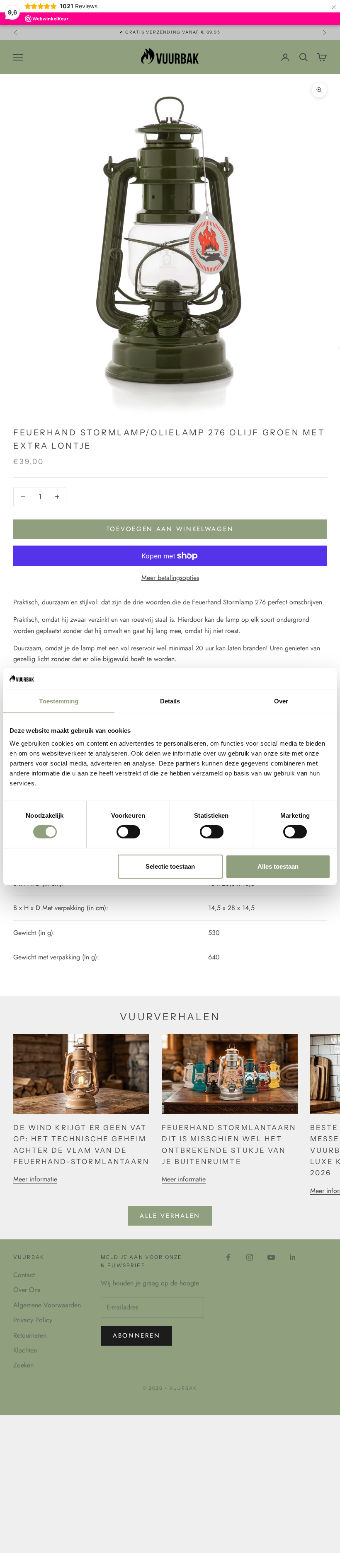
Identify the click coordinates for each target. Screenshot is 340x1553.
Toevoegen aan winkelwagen (170, 529)
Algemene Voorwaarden (47, 1305)
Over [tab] (281, 701)
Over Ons (26, 1290)
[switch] (128, 831)
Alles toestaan (278, 866)
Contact (24, 1275)
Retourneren (29, 1335)
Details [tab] (170, 701)
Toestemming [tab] (58, 701)
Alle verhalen (170, 1215)
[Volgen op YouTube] (271, 1257)
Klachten (25, 1350)
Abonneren (136, 1335)
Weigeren (62, 866)
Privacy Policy (32, 1320)
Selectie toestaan (170, 866)
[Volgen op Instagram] (249, 1257)
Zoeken (23, 1365)
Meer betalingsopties (170, 577)
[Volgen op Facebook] (228, 1257)
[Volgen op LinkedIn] (293, 1257)
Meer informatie (35, 1179)
